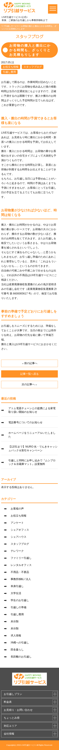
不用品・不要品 (20, 572)
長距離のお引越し (21, 656)
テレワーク (17, 551)
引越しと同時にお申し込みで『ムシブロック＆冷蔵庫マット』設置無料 (32, 462)
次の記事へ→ (29, 384)
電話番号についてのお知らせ (25, 422)
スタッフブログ (32, 66)
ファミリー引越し (21, 558)
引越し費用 (9, 71)
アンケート (17, 522)
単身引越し (17, 586)
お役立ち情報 (11, 66)
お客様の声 (17, 508)
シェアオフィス (20, 529)
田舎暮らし (17, 649)
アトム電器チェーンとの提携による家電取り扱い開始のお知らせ (32, 410)
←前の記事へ (29, 363)
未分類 (15, 621)
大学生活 (16, 593)
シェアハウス (18, 536)
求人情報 (16, 635)
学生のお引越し (20, 600)
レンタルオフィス (21, 565)
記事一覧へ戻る (29, 373)
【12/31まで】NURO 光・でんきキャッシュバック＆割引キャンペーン (33, 448)
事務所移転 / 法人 (21, 579)
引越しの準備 (18, 607)
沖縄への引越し (20, 642)
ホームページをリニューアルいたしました (32, 434)
